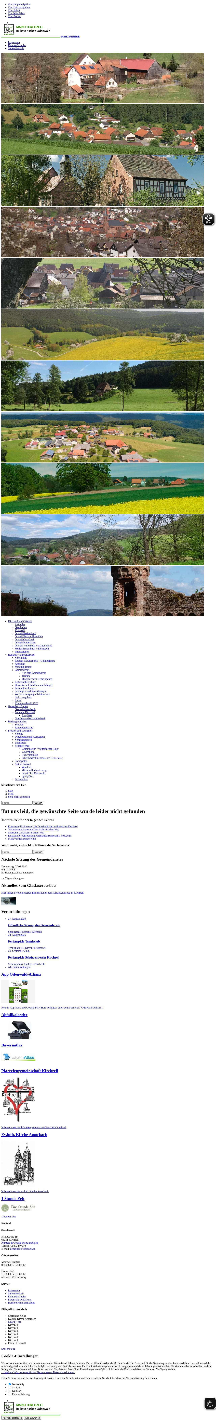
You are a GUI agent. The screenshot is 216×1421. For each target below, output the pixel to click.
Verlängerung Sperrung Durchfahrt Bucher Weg (33, 829)
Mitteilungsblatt (23, 666)
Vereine (19, 733)
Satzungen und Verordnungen (31, 691)
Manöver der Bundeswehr (22, 838)
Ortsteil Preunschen (25, 642)
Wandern (26, 767)
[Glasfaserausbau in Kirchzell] (8, 904)
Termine (26, 675)
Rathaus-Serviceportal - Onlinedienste (35, 660)
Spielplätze (27, 776)
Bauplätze (27, 715)
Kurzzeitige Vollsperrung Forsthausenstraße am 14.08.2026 (39, 835)
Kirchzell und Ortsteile (20, 621)
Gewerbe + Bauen (18, 706)
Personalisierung (21, 1394)
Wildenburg (28, 751)
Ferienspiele (21, 779)
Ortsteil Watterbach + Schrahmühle (33, 645)
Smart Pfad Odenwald (33, 773)
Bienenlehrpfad (30, 754)
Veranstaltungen (23, 739)
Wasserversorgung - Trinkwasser (32, 694)
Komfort (16, 1390)
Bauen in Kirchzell (25, 712)
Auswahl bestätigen (12, 1418)
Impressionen (22, 651)
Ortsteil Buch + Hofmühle (29, 636)
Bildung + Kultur (17, 721)
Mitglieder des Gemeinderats (37, 679)
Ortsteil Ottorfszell (24, 639)
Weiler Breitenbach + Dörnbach (32, 648)
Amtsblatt (20, 663)
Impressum (14, 42)
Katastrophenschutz (25, 682)
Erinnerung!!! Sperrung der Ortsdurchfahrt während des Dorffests (43, 826)
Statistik (16, 1387)
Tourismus (20, 742)
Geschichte (21, 627)
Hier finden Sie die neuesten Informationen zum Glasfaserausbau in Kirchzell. (42, 892)
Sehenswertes (22, 745)
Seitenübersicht (16, 48)
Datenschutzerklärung (19, 1299)
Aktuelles (20, 624)
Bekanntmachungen (25, 688)
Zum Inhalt (14, 10)
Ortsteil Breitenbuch (25, 633)
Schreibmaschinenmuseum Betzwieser (42, 757)
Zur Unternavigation (19, 7)
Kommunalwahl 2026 (26, 703)
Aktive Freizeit (23, 764)
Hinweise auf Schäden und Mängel (33, 685)
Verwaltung (21, 657)
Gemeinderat (22, 669)
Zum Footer (14, 16)
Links (18, 700)
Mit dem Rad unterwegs (34, 770)
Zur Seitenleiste (16, 13)
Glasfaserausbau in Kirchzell (30, 718)
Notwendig (18, 1384)
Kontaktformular (17, 45)
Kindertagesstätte (24, 727)
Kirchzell (20, 630)
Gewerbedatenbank (25, 709)
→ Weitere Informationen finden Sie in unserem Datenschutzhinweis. (38, 1372)
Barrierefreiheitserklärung (21, 1302)
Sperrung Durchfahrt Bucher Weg (26, 832)
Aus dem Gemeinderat (34, 672)
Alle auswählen (32, 1418)
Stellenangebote (23, 697)
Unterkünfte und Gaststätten (30, 736)
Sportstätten (21, 761)
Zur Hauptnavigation (19, 4)
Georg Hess (14, 1321)
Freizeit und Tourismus (20, 730)
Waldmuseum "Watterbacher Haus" (40, 748)
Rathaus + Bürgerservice (21, 654)
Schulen (19, 724)
